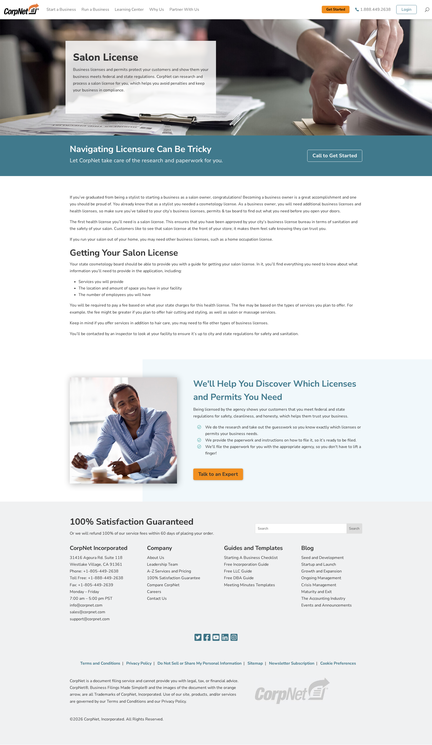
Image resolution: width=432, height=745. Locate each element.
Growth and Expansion (321, 571)
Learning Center (129, 9)
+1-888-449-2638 (105, 578)
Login (407, 9)
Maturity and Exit (316, 591)
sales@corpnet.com (87, 612)
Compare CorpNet (163, 585)
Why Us (156, 9)
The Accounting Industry (323, 598)
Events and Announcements (326, 605)
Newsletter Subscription (291, 663)
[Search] (427, 9)
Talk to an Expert (218, 474)
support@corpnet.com (90, 619)
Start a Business (61, 9)
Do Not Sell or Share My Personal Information (200, 663)
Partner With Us (184, 9)
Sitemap (255, 663)
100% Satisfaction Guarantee (173, 578)
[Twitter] (198, 637)
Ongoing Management (321, 578)
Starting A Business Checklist (251, 557)
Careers (154, 591)
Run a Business (95, 9)
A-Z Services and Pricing (169, 571)
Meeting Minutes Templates (249, 585)
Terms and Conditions (100, 663)
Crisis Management (318, 585)
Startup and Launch (318, 564)
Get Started (335, 9)
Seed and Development (322, 557)
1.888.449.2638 (375, 9)
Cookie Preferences (338, 663)
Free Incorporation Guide (246, 564)
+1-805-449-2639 (95, 585)
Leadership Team (162, 564)
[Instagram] (234, 637)
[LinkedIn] (225, 637)
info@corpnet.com (86, 605)
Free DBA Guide (239, 578)
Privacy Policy (139, 663)
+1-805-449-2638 (100, 571)
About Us (155, 557)
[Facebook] (207, 637)
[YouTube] (216, 637)
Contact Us (157, 598)
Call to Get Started (334, 155)
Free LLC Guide (238, 571)
